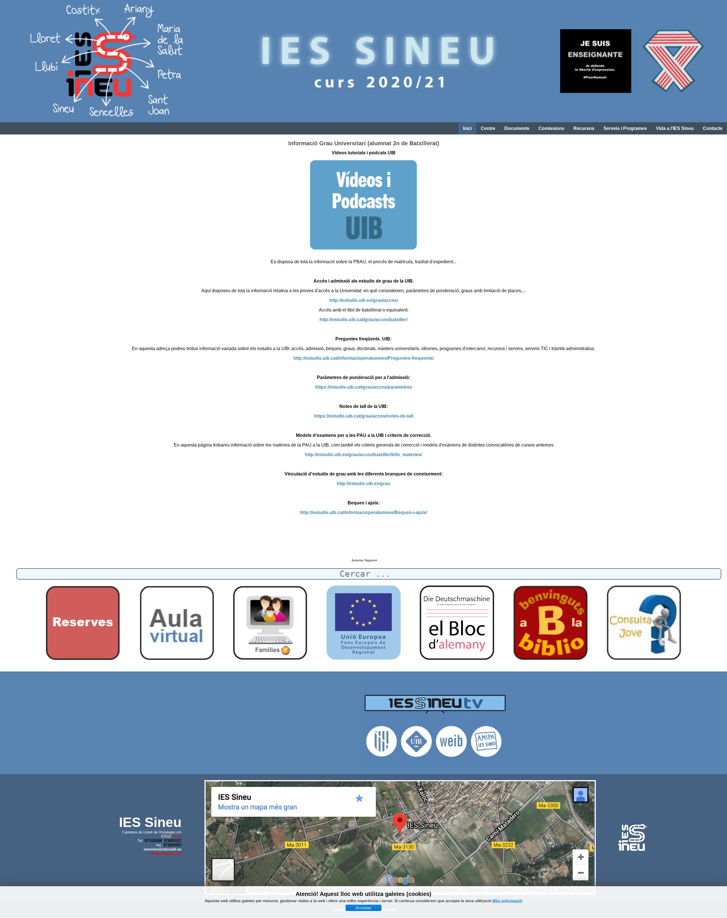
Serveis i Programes (625, 128)
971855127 (172, 841)
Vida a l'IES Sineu (675, 128)
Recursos (583, 128)
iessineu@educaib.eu (162, 849)
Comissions (551, 128)
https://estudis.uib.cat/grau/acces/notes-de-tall (363, 416)
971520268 (153, 841)
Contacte (712, 128)
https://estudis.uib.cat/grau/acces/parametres (363, 387)
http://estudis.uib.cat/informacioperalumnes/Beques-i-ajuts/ (363, 512)
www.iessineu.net (166, 853)
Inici (467, 128)
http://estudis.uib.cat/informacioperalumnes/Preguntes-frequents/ (363, 358)
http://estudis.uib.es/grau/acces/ (363, 300)
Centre (488, 128)
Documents (516, 128)
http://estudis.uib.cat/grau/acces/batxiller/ (363, 319)
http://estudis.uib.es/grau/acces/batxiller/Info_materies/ (363, 454)
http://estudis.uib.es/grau (363, 483)
